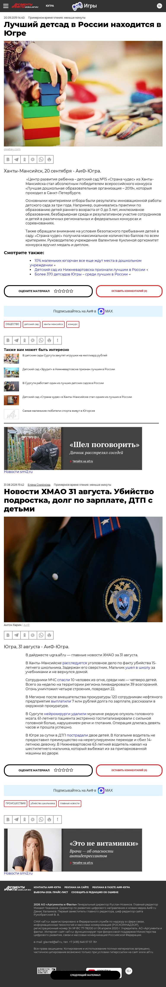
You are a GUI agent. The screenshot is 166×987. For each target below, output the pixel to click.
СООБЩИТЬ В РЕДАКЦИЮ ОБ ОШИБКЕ (94, 892)
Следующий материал (85, 975)
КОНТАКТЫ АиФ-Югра (47, 887)
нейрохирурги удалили (65, 714)
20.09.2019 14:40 (14, 17)
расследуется (74, 663)
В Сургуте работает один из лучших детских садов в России (63, 383)
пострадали (77, 735)
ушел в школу (137, 668)
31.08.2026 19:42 (14, 484)
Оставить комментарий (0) (129, 291)
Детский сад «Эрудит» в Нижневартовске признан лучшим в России (68, 369)
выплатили (61, 701)
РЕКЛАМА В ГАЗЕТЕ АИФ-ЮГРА (111, 887)
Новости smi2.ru (18, 472)
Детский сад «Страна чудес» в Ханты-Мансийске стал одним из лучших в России (77, 397)
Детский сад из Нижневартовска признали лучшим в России (90, 270)
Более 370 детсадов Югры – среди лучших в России (81, 274)
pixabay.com (12, 149)
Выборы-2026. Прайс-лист (51, 892)
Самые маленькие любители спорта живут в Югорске (58, 410)
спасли (63, 680)
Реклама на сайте (76, 887)
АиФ (27, 625)
